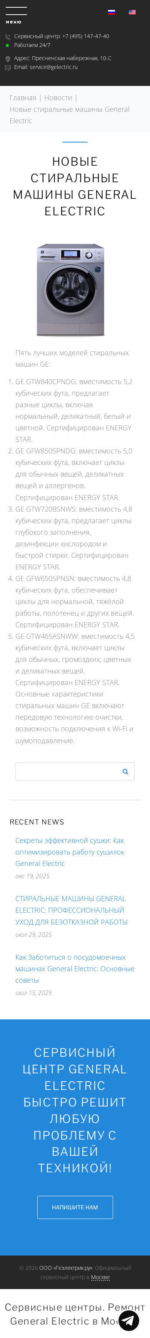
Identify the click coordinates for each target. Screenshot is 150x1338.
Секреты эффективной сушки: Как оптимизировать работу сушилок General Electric (69, 852)
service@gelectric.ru (54, 67)
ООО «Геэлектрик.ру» (65, 1267)
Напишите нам (75, 1207)
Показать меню (128, 1320)
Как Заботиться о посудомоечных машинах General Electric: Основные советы (75, 968)
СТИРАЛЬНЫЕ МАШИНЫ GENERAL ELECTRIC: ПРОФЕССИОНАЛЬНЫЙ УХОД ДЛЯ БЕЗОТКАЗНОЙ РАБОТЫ (71, 910)
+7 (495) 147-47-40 (85, 36)
